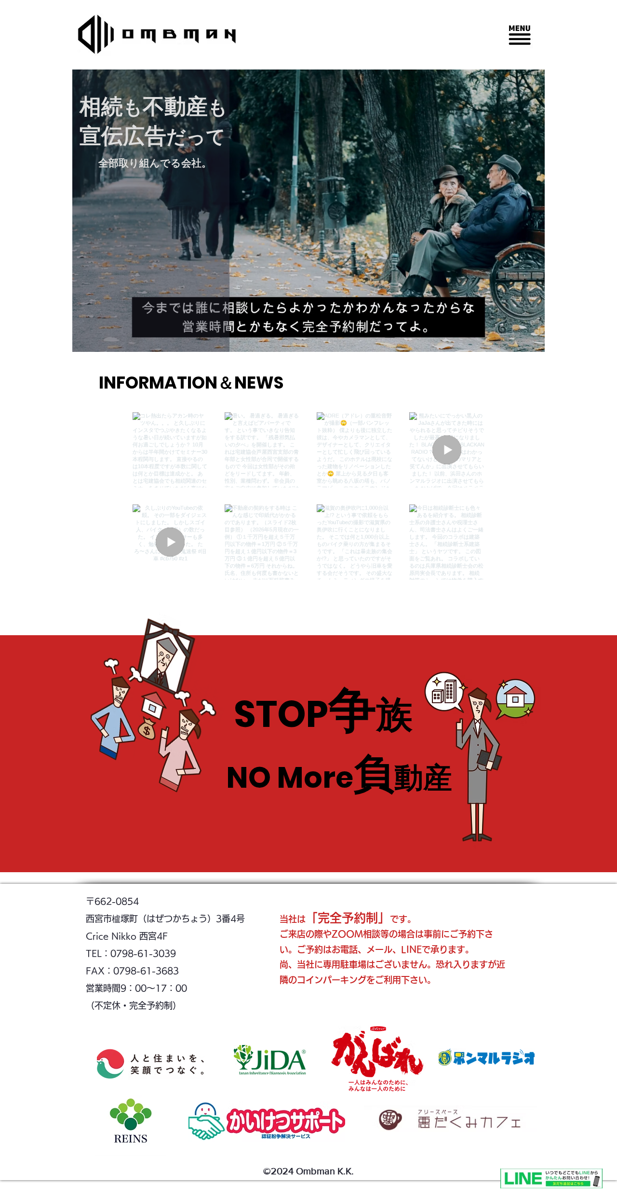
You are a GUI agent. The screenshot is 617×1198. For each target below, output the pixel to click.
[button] (519, 34)
